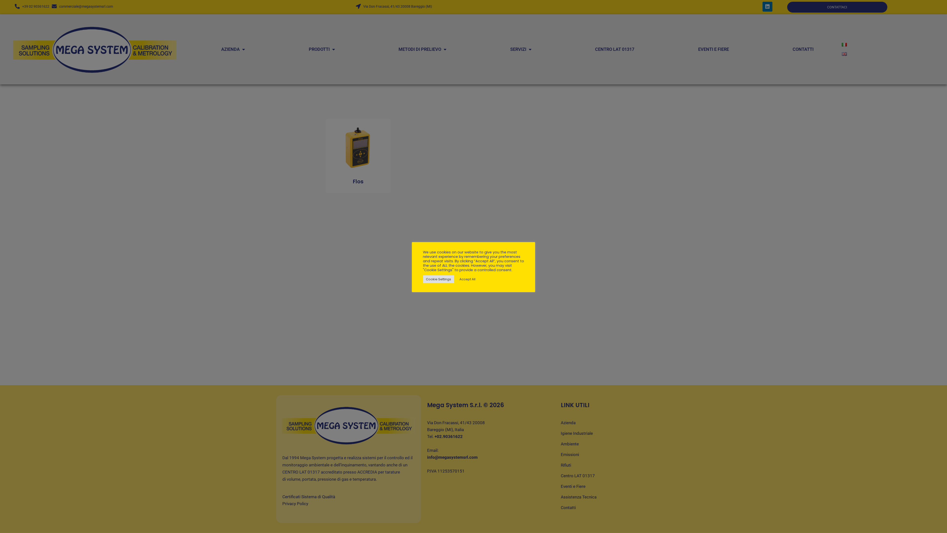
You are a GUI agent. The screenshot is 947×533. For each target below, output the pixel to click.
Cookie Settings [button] (438, 279)
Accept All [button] (467, 279)
